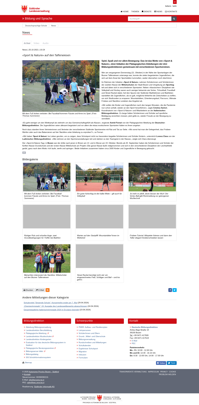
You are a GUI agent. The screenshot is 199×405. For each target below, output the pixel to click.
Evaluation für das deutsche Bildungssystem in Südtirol (46, 343)
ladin (175, 6)
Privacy (164, 371)
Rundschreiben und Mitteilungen (92, 342)
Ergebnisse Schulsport (88, 348)
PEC (134, 343)
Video (36, 43)
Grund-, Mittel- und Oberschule (92, 336)
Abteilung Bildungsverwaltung (38, 327)
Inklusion (82, 355)
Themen (135, 11)
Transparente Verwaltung (133, 371)
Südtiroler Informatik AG (44, 387)
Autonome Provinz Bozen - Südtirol (44, 372)
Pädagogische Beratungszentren (40, 348)
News (159, 11)
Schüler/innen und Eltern (89, 333)
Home (125, 11)
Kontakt (27, 374)
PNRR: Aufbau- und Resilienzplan (93, 327)
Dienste (147, 11)
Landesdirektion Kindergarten (38, 339)
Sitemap (28, 362)
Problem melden (167, 374)
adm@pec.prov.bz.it (35, 382)
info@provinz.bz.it (36, 380)
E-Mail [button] (41, 290)
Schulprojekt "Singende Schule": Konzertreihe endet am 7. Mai (50, 303)
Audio (46, 43)
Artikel (27, 43)
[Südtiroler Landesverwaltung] (25, 10)
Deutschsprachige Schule (36, 26)
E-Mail (134, 341)
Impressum (153, 371)
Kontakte (172, 11)
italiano (168, 6)
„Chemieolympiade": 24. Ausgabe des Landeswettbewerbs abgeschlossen (55, 306)
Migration (83, 351)
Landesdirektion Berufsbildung (39, 330)
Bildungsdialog (32, 354)
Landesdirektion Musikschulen (39, 336)
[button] (175, 2)
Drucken (29, 290)
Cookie (172, 371)
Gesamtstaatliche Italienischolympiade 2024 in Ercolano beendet (51, 310)
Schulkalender (85, 345)
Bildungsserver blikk (34, 351)
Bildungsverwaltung (87, 339)
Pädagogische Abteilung (36, 333)
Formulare (83, 358)
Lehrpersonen (85, 330)
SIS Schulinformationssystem (38, 357)
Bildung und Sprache (38, 18)
